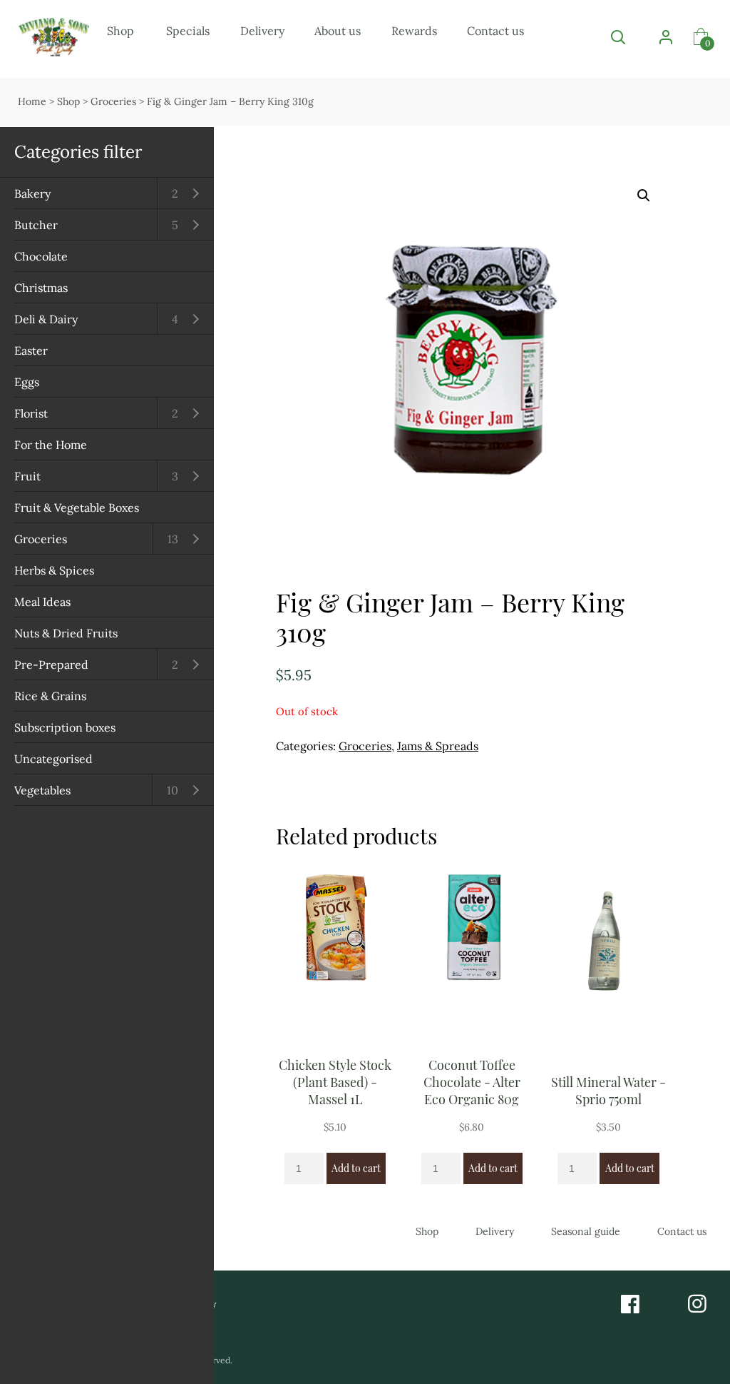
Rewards (414, 31)
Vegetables (42, 790)
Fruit (27, 476)
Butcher (36, 225)
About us (337, 31)
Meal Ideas (42, 602)
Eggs (26, 382)
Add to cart (356, 1168)
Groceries (40, 539)
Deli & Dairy (46, 319)
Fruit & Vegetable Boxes (76, 507)
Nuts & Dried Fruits (66, 633)
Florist (31, 413)
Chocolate (41, 256)
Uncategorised (53, 759)
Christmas (41, 288)
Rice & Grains (50, 696)
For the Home (50, 445)
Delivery (262, 31)
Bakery (32, 193)
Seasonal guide (585, 1231)
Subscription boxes (64, 727)
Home (32, 101)
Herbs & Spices (54, 570)
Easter (31, 350)
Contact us (495, 31)
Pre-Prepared (51, 664)
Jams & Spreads (437, 746)
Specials (188, 31)
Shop (120, 31)
